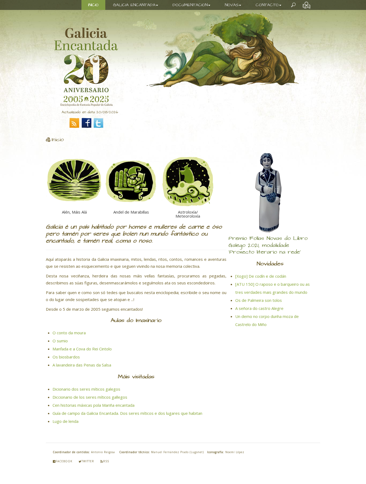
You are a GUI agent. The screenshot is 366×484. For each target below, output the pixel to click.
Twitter (87, 457)
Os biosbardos (66, 352)
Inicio (58, 140)
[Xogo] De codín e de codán (260, 276)
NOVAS (231, 5)
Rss (106, 457)
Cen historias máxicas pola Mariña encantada (94, 401)
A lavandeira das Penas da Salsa (82, 361)
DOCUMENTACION (190, 5)
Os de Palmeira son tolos (258, 300)
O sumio (60, 336)
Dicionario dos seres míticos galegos (86, 385)
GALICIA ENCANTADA (134, 5)
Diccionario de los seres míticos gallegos (90, 393)
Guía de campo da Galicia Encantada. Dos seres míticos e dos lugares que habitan (127, 409)
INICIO (93, 5)
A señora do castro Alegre (259, 308)
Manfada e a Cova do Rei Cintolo (82, 344)
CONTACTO (267, 5)
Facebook (64, 457)
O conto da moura (69, 328)
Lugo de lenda (66, 417)
